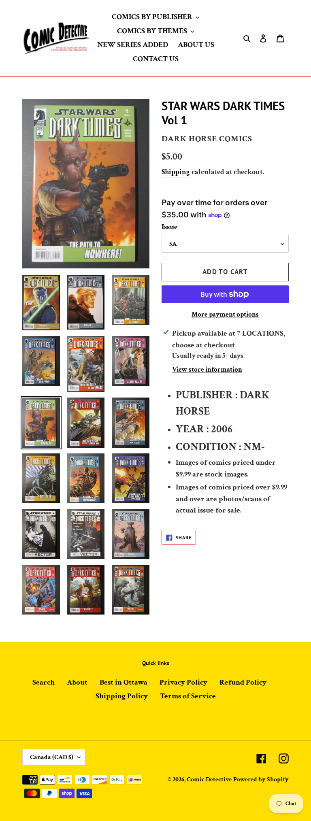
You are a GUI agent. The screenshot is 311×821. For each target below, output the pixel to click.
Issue (170, 227)
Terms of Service (188, 696)
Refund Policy (242, 682)
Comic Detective (209, 779)
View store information (207, 369)
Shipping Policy (122, 696)
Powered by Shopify (261, 779)
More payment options (225, 314)
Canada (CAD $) (51, 757)
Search (43, 682)
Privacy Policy (183, 682)
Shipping (176, 172)
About (77, 682)
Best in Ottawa (123, 682)
